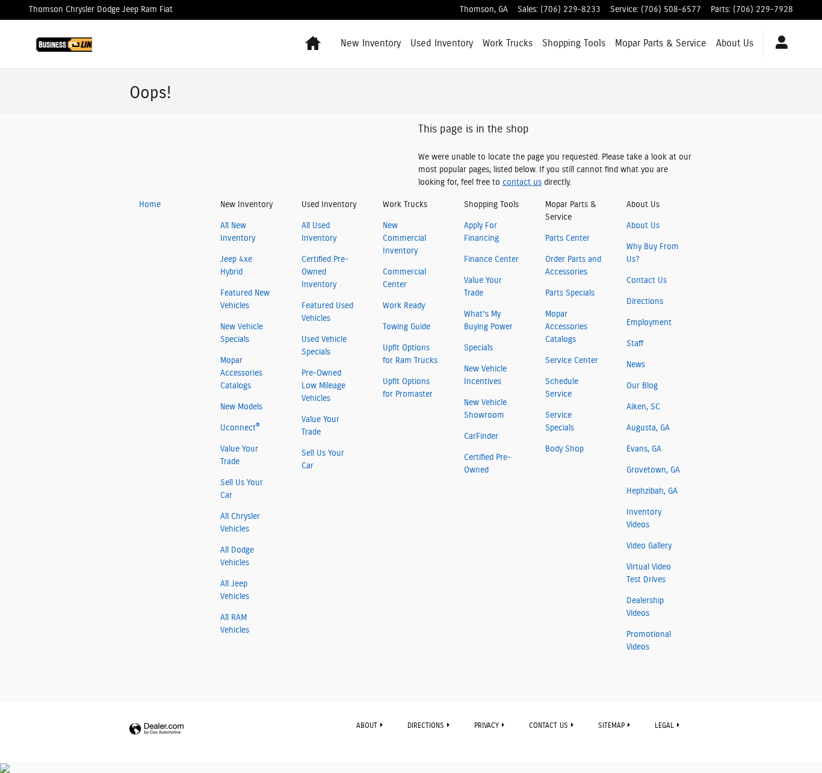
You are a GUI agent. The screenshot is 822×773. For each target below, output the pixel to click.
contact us (522, 182)
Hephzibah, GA (652, 491)
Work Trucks (508, 43)
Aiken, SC (643, 407)
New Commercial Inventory (404, 238)
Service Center (571, 360)
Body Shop (564, 449)
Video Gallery (649, 546)
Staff (634, 344)
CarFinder (481, 436)
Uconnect (240, 428)
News (635, 365)
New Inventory (371, 43)
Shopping (573, 43)
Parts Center (567, 238)
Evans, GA (643, 449)
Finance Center (491, 259)
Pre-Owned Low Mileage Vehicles (323, 386)
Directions (644, 301)
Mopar (660, 43)
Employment (649, 322)
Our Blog (642, 386)
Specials (478, 348)
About (734, 43)
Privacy (486, 725)
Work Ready (404, 306)
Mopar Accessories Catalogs (241, 373)
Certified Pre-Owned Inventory (324, 272)
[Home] (60, 44)
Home (150, 204)
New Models (241, 407)
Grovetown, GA (653, 470)
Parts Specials (570, 293)
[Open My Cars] (778, 44)
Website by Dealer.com (156, 729)
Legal (664, 725)
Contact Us (646, 280)
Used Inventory (441, 43)
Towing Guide (406, 327)
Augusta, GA (648, 428)
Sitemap (611, 725)
